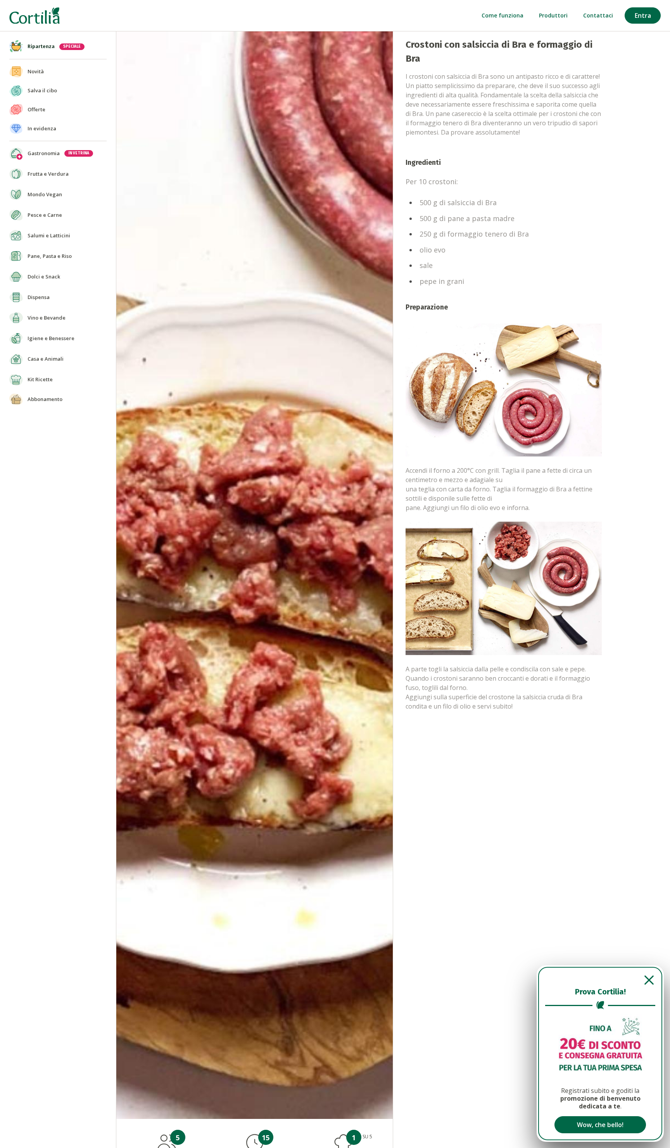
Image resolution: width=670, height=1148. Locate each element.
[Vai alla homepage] (34, 15)
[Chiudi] (600, 980)
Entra (643, 15)
